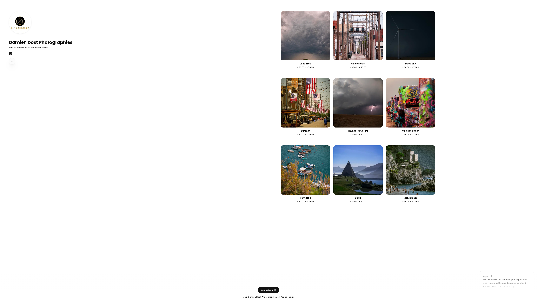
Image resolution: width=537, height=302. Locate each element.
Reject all (487, 276)
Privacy (4, 299)
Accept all (507, 292)
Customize (490, 292)
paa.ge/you (267, 289)
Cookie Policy (507, 286)
